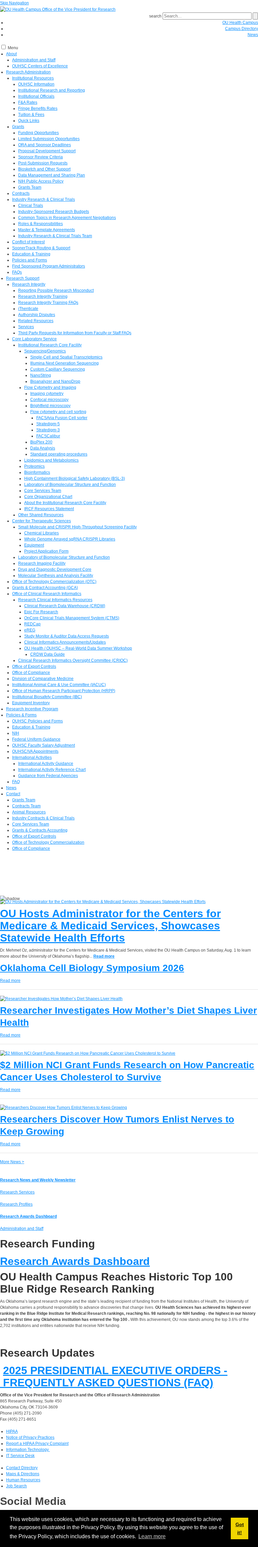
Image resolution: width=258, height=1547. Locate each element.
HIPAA (12, 1431)
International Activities (32, 757)
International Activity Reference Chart (52, 769)
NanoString (40, 375)
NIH (15, 733)
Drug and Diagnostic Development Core (54, 569)
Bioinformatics (37, 472)
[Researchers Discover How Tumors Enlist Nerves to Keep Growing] (63, 1107)
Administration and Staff (33, 60)
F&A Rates (27, 102)
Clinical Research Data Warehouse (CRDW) (64, 606)
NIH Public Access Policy (40, 181)
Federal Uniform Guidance (36, 739)
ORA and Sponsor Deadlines (44, 145)
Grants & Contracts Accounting (40, 830)
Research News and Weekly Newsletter (38, 1180)
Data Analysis (42, 448)
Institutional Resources (33, 78)
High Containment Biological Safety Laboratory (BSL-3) (74, 478)
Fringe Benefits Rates (37, 108)
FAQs (17, 272)
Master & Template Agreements (46, 229)
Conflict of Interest (28, 242)
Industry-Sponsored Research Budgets (53, 211)
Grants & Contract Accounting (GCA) (45, 587)
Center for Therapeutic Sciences (41, 521)
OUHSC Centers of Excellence (40, 66)
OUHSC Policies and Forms (37, 721)
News (253, 34)
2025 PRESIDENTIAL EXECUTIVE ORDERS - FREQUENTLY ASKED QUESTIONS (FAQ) (113, 1376)
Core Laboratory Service (34, 339)
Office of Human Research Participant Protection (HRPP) (63, 690)
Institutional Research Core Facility (50, 345)
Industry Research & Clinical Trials (43, 199)
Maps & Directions (22, 1474)
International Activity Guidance (45, 763)
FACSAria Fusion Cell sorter (61, 417)
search (155, 16)
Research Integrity (28, 284)
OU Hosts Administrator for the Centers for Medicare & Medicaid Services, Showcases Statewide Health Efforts (110, 925)
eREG (29, 630)
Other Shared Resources (40, 515)
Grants (18, 126)
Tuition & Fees (31, 114)
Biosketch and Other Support (44, 169)
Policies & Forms (21, 715)
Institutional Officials (36, 96)
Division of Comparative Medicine (43, 678)
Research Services (17, 1192)
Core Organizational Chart (48, 496)
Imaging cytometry (46, 393)
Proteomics (34, 466)
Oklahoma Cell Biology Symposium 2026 (92, 968)
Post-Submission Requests (43, 163)
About (11, 54)
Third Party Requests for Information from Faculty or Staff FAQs (74, 333)
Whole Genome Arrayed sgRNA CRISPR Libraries (69, 539)
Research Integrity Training (43, 296)
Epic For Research (41, 612)
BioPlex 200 (41, 442)
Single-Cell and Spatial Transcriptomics (66, 357)
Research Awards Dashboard (28, 1216)
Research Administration (28, 72)
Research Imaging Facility (42, 563)
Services (26, 326)
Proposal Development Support (47, 151)
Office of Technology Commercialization (48, 842)
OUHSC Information (36, 84)
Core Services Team (42, 490)
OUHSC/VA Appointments (35, 751)
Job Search (16, 1486)
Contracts (21, 193)
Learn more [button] (152, 1536)
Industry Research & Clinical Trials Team (55, 236)
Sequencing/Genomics (45, 351)
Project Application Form (46, 551)
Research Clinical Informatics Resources (55, 599)
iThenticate (28, 308)
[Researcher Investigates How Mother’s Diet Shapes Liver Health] (61, 998)
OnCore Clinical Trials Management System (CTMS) (71, 618)
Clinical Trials (30, 205)
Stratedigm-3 (48, 430)
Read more (104, 956)
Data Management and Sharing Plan (51, 175)
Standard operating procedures (58, 454)
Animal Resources (29, 812)
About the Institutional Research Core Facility (65, 502)
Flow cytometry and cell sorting (58, 411)
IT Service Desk (20, 1455)
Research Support (22, 278)
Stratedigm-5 (48, 424)
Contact (13, 794)
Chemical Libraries (41, 533)
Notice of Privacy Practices (30, 1437)
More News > (12, 1161)
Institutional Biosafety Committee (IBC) (47, 696)
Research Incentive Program (32, 709)
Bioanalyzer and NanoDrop (55, 381)
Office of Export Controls (34, 666)
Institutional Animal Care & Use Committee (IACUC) (59, 684)
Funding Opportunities (38, 132)
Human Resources (23, 1480)
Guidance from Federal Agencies (48, 775)
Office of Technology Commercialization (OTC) (54, 581)
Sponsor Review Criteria (40, 157)
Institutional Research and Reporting (51, 90)
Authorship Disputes (36, 314)
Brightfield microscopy (50, 405)
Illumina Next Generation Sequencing (64, 363)
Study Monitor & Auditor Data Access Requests (66, 636)
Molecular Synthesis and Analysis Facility (55, 575)
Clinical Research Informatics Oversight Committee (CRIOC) (73, 660)
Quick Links (28, 120)
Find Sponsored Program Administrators (48, 266)
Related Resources (35, 320)
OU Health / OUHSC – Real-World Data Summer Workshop (78, 648)
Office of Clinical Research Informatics (46, 593)
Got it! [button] (239, 1528)
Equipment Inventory (31, 703)
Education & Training (31, 254)
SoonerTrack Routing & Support (41, 248)
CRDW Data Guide (47, 654)
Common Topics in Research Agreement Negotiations (67, 217)
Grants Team (29, 187)
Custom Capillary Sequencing (57, 369)
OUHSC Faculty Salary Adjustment (43, 745)
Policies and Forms (29, 260)
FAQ (16, 781)
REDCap (32, 624)
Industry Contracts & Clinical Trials (43, 818)
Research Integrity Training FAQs (48, 302)
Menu (13, 47)
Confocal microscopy (49, 399)
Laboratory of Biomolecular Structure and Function (70, 484)
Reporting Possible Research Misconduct (56, 290)
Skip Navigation (14, 3)
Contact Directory (22, 1467)
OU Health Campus (240, 22)
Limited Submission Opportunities (49, 138)
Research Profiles (16, 1204)
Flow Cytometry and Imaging (50, 387)
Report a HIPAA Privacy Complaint (37, 1443)
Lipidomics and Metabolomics (51, 460)
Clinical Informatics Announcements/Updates (65, 642)
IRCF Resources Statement (49, 508)
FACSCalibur (48, 436)
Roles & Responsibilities (40, 223)
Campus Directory (241, 28)
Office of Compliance (31, 672)
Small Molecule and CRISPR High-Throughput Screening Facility (77, 527)
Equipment (34, 545)
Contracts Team (26, 806)
